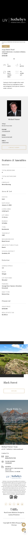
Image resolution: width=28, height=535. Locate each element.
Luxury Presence (14, 514)
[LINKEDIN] (10, 504)
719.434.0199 (6, 131)
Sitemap (14, 525)
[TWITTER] (14, 504)
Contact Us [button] (14, 435)
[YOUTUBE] (18, 504)
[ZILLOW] (22, 504)
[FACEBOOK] (5, 504)
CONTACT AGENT (14, 147)
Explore (14, 391)
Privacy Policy (20, 523)
